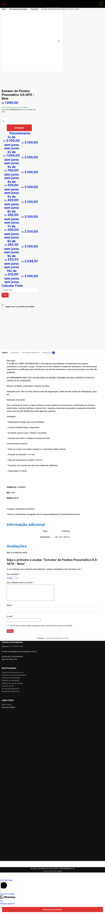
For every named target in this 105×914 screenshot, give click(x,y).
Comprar (19, 128)
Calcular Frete (12, 286)
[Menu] (6, 4)
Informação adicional (30, 352)
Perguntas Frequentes (11, 691)
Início (4, 9)
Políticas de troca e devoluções (14, 675)
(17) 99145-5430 (16, 646)
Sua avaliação (13, 574)
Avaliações (46, 352)
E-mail (10, 616)
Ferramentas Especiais (18, 9)
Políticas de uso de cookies (12, 683)
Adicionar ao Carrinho (52, 909)
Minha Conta (7, 704)
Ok (5, 295)
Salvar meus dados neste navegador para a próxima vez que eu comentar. (41, 625)
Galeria (5, 352)
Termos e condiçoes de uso (12, 672)
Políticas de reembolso (10, 680)
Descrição (14, 352)
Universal (34, 9)
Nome (10, 605)
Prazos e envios (8, 686)
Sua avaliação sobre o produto (20, 582)
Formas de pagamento (10, 689)
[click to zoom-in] (32, 41)
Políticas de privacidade (11, 678)
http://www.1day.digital (52, 871)
